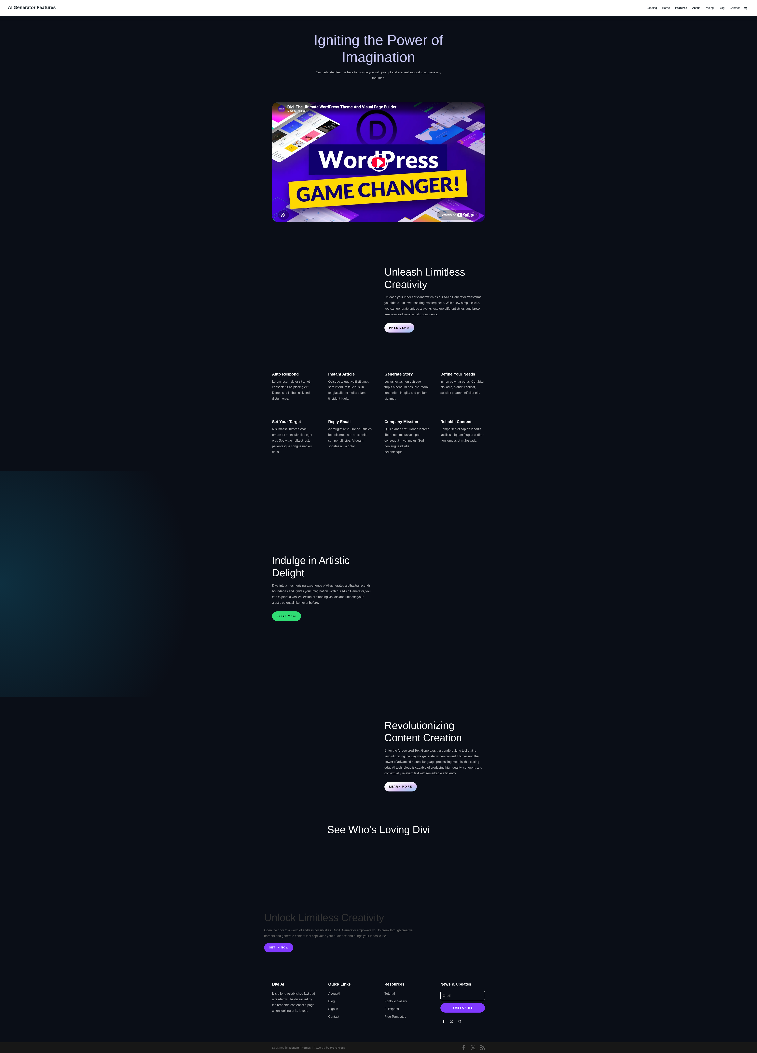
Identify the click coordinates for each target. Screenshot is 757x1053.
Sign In (333, 1009)
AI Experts (391, 1009)
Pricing (709, 8)
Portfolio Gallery (395, 1001)
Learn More (286, 616)
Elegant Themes (300, 1047)
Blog (721, 8)
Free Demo (399, 327)
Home (666, 8)
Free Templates (395, 1016)
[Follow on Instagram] (459, 1021)
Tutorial (389, 993)
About (696, 8)
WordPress (337, 1047)
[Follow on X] (451, 1021)
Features (681, 8)
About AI (334, 993)
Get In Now (278, 947)
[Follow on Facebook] (443, 1021)
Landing (652, 8)
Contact (735, 8)
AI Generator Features (32, 7)
